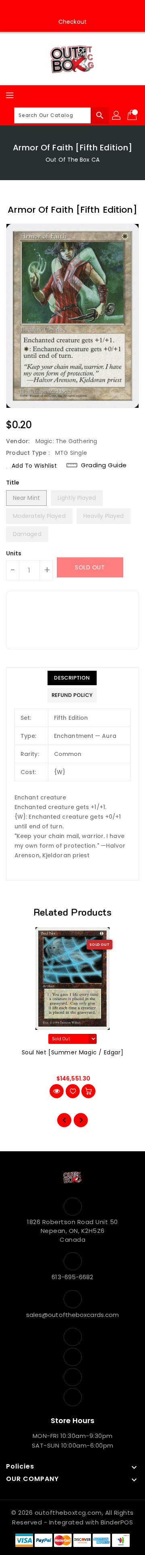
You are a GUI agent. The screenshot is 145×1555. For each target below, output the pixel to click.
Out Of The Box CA (72, 160)
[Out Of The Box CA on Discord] (95, 9)
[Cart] (133, 115)
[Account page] (117, 115)
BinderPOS (117, 1522)
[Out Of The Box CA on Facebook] (50, 9)
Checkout (72, 22)
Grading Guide (104, 465)
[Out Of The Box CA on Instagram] (65, 9)
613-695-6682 (72, 1277)
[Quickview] (57, 1091)
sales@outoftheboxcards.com (72, 1315)
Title (13, 483)
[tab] (72, 678)
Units (14, 553)
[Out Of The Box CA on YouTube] (80, 9)
